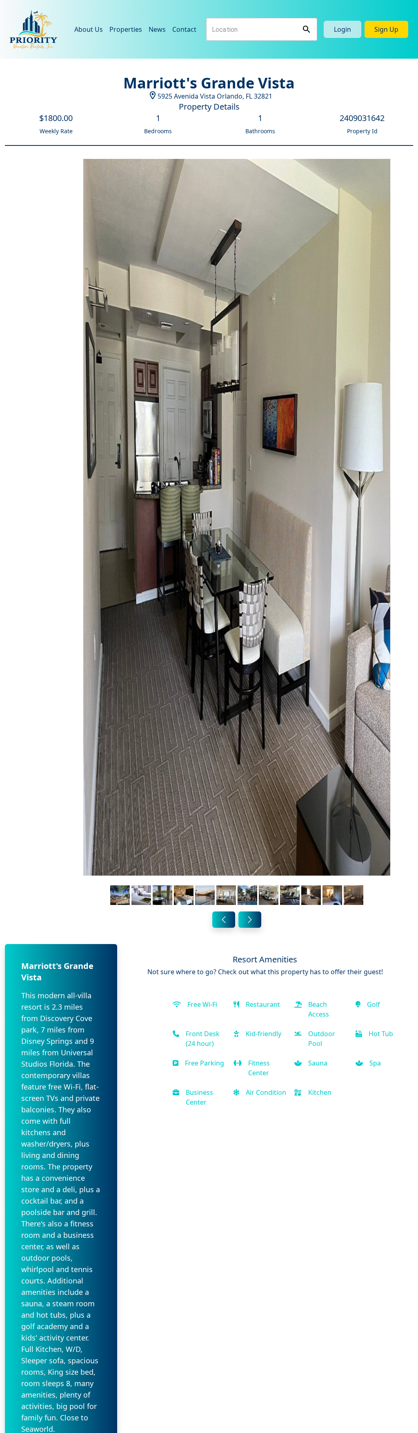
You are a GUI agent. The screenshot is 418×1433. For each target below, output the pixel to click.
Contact (184, 29)
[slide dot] (120, 895)
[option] (236, 533)
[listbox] (236, 533)
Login (342, 29)
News (157, 29)
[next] (249, 919)
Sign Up (386, 29)
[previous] (223, 919)
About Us (88, 29)
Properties (125, 29)
